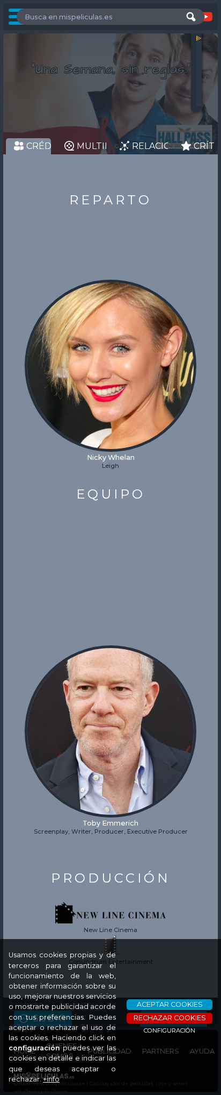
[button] (33, 346)
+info (51, 1079)
